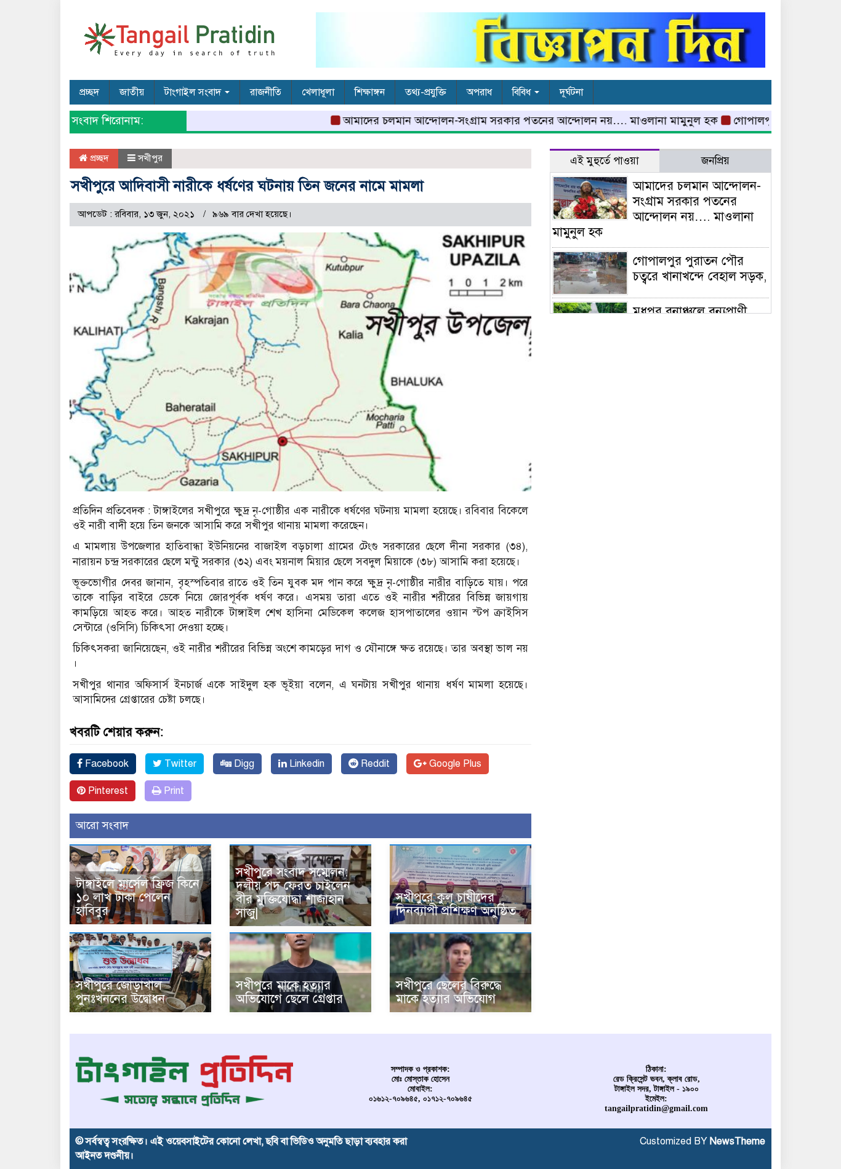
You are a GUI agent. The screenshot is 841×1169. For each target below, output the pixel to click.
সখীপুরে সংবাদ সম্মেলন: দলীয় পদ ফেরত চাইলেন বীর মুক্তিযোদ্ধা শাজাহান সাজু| (293, 893)
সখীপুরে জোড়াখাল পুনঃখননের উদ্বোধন (120, 992)
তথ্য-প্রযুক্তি (425, 92)
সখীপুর (150, 158)
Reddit (374, 764)
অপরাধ (479, 92)
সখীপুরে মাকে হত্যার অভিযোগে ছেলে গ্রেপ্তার (289, 992)
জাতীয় (131, 92)
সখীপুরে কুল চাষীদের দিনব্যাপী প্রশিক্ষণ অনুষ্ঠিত (456, 904)
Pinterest (107, 791)
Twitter (179, 764)
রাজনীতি (265, 92)
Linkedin (305, 764)
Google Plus (454, 764)
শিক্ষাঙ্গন (370, 92)
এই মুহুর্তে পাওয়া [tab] (604, 160)
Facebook (105, 764)
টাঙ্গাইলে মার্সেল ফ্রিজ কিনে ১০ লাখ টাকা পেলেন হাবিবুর (137, 897)
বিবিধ (522, 92)
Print (172, 791)
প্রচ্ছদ (89, 92)
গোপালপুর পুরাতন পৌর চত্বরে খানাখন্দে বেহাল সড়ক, (700, 268)
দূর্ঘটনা (571, 92)
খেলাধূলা (318, 92)
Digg (242, 764)
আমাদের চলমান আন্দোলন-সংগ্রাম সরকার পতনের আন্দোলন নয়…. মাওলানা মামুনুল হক (507, 120)
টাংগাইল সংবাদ (193, 92)
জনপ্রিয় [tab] (715, 160)
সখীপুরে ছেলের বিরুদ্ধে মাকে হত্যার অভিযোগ (448, 992)
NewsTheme (737, 1141)
